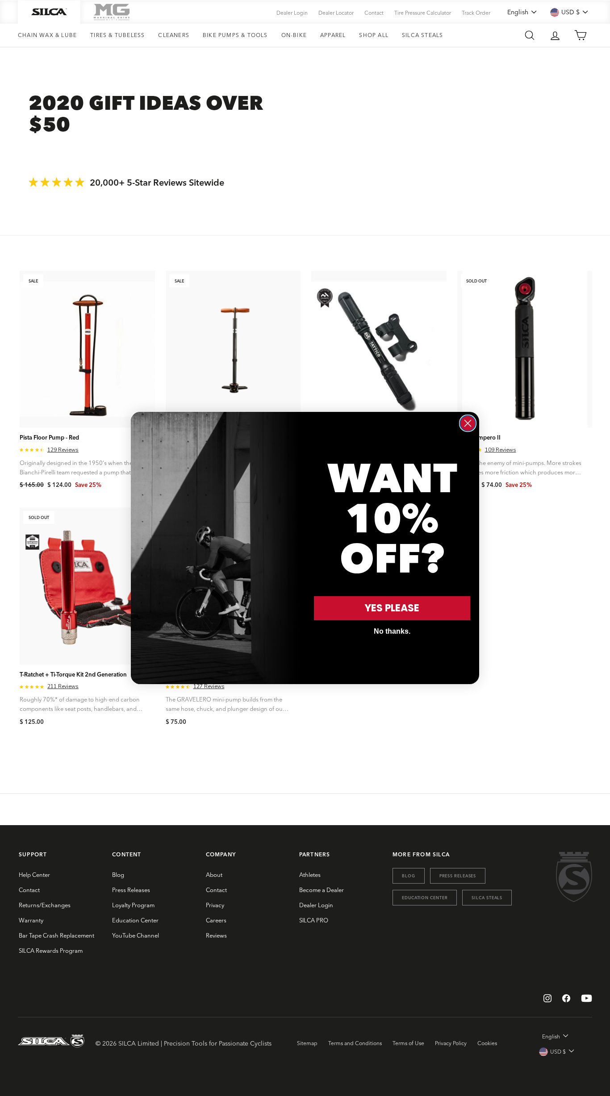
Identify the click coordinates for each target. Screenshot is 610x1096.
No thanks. (392, 631)
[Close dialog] (468, 423)
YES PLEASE (392, 608)
